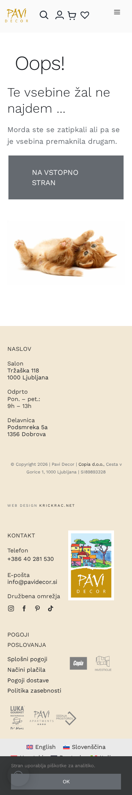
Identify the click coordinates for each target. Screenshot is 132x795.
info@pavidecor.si (32, 581)
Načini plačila (26, 669)
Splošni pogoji (27, 659)
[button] (18, 775)
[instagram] (11, 608)
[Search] (46, 15)
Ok (66, 781)
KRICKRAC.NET (57, 505)
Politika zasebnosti (34, 690)
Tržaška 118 (23, 370)
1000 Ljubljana (27, 377)
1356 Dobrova (26, 434)
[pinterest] (37, 608)
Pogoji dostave (28, 680)
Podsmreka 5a (27, 427)
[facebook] (24, 608)
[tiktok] (51, 608)
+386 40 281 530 (30, 558)
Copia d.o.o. (90, 464)
